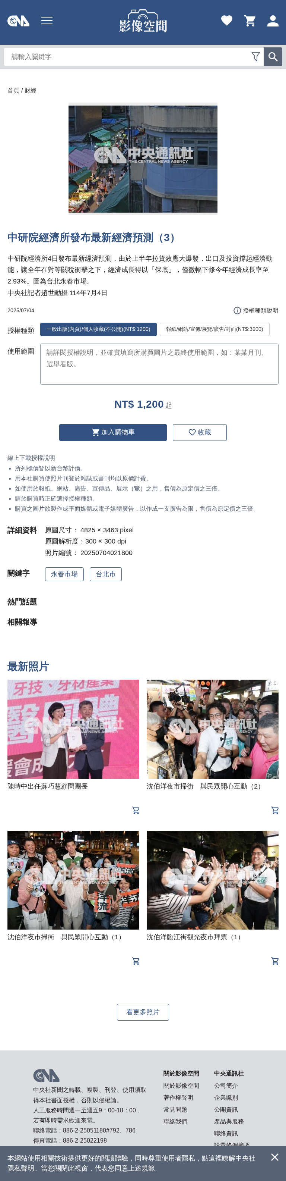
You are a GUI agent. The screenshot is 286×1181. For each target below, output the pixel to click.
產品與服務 (229, 1121)
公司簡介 (226, 1086)
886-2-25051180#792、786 (99, 1130)
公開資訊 (226, 1109)
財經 (30, 90)
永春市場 (64, 574)
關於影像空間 (181, 1086)
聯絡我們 (175, 1121)
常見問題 (175, 1109)
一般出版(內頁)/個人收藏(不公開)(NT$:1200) (98, 329)
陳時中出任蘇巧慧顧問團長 (47, 786)
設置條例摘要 (232, 1145)
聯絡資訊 (226, 1133)
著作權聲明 (178, 1097)
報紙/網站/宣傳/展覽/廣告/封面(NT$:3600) (214, 329)
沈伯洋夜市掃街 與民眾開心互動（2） (205, 786)
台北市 (106, 574)
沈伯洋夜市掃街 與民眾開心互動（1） (66, 937)
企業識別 (226, 1097)
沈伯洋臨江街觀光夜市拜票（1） (195, 937)
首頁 (13, 90)
